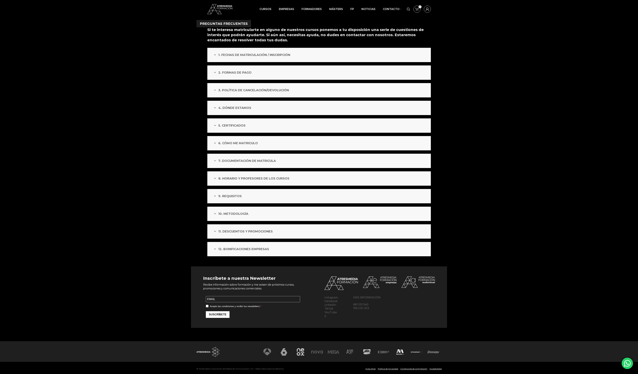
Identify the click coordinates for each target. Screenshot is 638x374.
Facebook (331, 301)
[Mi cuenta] (427, 9)
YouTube (330, 312)
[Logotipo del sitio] (219, 8)
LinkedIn (330, 304)
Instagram (331, 297)
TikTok (328, 308)
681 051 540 (360, 304)
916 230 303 (361, 308)
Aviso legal (370, 369)
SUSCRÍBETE (218, 314)
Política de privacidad (388, 369)
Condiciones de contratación (413, 369)
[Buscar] (408, 9)
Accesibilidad (436, 369)
